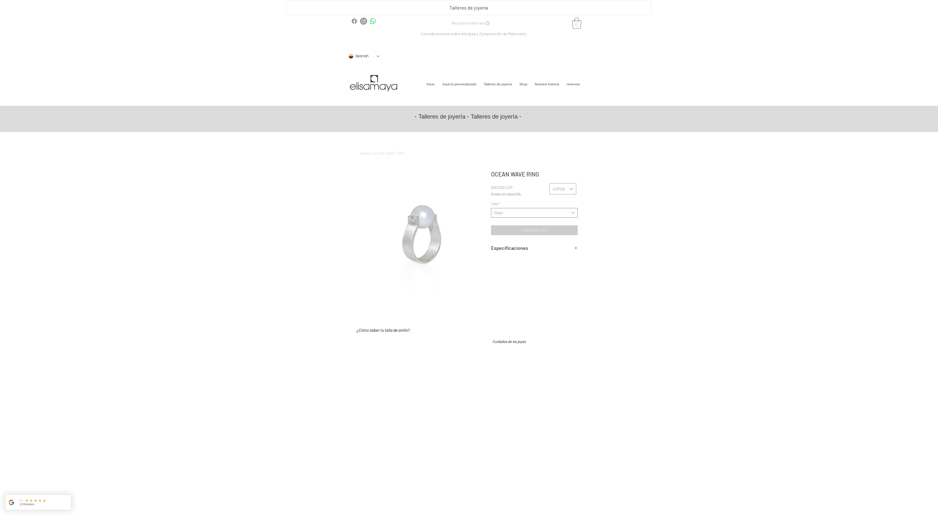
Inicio (365, 153)
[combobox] (534, 213)
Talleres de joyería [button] (441, 116)
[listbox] (563, 188)
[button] (468, 7)
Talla (495, 204)
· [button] (520, 116)
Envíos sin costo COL (506, 194)
